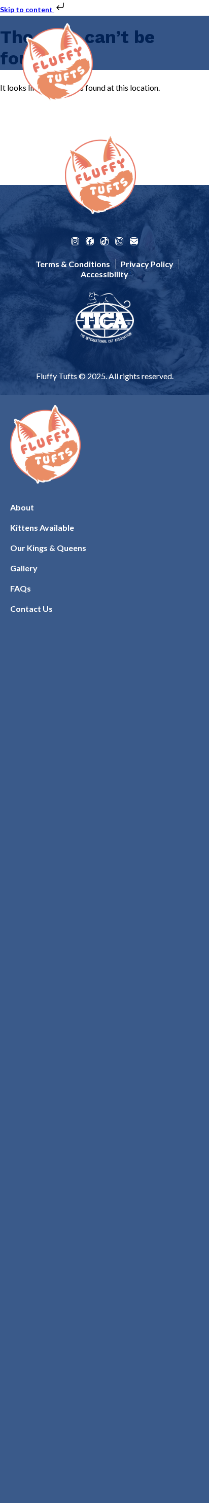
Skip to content (27, 9)
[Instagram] (75, 241)
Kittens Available (42, 527)
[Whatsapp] (119, 241)
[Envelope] (134, 241)
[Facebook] (90, 241)
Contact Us (31, 608)
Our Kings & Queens (48, 548)
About (22, 507)
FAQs (20, 588)
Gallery (24, 568)
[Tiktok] (104, 241)
